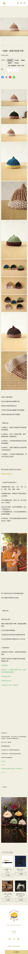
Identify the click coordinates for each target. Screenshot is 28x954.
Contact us (14, 932)
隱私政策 (14, 946)
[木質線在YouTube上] (18, 939)
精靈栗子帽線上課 (6, 474)
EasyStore (19, 925)
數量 (2, 69)
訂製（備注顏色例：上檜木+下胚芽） (16, 65)
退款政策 (18, 946)
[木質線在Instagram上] (14, 939)
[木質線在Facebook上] (10, 939)
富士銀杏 (17, 63)
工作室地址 (14, 931)
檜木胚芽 (10, 60)
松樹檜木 (23, 60)
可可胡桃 (17, 60)
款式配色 (3, 60)
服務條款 (10, 946)
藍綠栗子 (10, 63)
